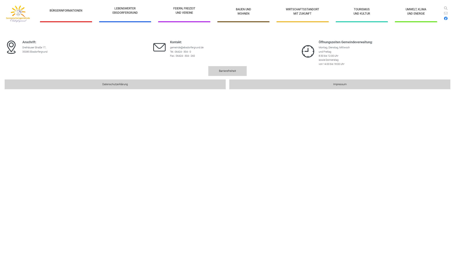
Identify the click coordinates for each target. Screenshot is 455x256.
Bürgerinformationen (66, 10)
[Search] (446, 8)
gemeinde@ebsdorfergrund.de (187, 47)
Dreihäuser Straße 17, (34, 47)
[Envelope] (446, 13)
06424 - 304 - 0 (183, 51)
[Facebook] (446, 18)
